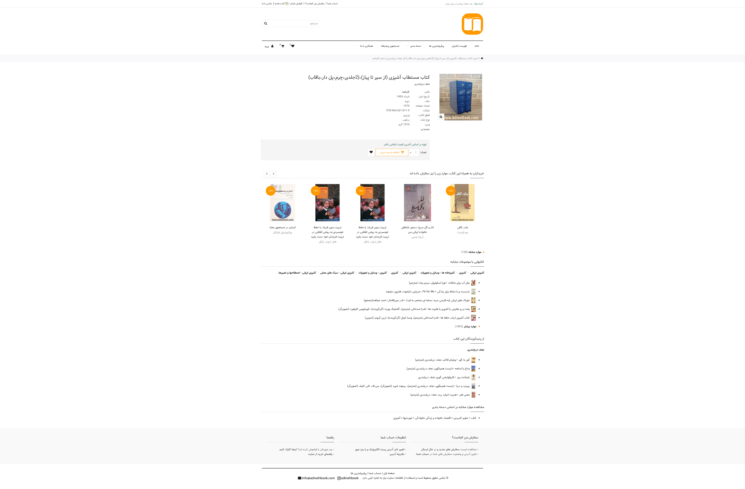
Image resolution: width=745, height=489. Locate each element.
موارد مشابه (475, 252)
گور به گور (464, 360)
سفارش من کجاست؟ (315, 3)
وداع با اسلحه (462, 368)
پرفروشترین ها (436, 46)
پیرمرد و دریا (463, 386)
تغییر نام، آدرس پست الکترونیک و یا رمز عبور (380, 449)
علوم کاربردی (461, 418)
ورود (266, 46)
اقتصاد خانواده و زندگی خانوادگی (433, 418)
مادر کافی (462, 227)
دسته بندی (415, 46)
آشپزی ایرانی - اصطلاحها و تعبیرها (297, 272)
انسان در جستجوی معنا (282, 227)
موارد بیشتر (470, 326)
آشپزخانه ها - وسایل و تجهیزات (438, 272)
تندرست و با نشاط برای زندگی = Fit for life (446, 291)
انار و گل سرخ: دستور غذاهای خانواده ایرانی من (417, 229)
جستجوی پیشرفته (390, 46)
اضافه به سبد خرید (390, 152)
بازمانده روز (463, 377)
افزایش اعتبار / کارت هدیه (288, 3)
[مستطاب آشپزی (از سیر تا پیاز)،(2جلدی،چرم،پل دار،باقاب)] (440, 117)
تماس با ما (267, 3)
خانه (477, 46)
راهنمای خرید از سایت (320, 454)
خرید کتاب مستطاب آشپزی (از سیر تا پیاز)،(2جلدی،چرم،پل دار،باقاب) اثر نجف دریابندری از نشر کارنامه (425, 58)
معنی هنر (464, 394)
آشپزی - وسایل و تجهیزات (373, 272)
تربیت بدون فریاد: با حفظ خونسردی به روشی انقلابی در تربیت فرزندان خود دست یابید (372, 232)
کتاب (473, 418)
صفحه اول (389, 473)
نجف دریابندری (422, 84)
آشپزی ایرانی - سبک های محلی (337, 272)
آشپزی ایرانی (477, 272)
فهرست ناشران (459, 46)
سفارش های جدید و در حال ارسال (440, 449)
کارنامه (406, 92)
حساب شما (332, 3)
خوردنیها (407, 418)
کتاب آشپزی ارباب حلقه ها (455, 317)
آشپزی (462, 272)
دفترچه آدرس (397, 454)
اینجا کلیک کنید (288, 449)
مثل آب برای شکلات (459, 283)
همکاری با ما (366, 46)
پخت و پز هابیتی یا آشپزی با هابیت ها (449, 309)
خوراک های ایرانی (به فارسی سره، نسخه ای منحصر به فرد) (438, 300)
